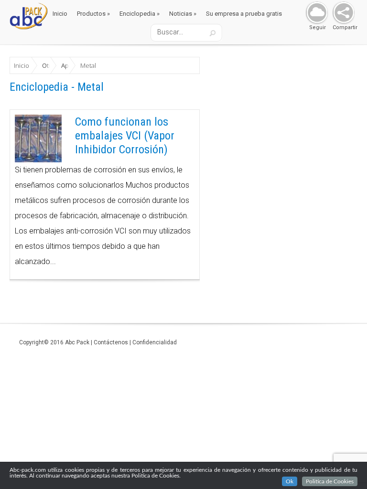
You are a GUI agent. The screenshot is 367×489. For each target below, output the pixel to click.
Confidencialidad (154, 342)
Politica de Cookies (330, 481)
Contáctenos (111, 342)
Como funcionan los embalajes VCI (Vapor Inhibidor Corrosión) (124, 135)
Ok (289, 481)
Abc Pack (77, 342)
